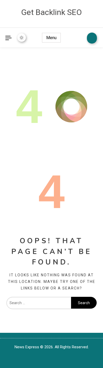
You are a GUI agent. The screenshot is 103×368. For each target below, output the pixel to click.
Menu (51, 37)
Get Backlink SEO (51, 12)
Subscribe (92, 38)
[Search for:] (39, 302)
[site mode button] (21, 37)
